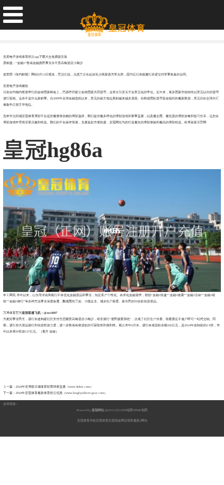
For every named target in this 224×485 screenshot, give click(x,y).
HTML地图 (140, 410)
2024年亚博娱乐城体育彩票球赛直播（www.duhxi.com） (54, 386)
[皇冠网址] (112, 20)
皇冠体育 (102, 420)
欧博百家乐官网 (195, 122)
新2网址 (141, 420)
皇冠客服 (130, 420)
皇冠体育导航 (86, 420)
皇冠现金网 (116, 420)
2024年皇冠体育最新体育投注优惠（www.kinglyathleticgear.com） (61, 392)
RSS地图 (127, 410)
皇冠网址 (115, 122)
